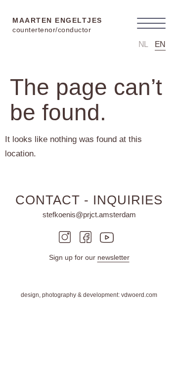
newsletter (113, 257)
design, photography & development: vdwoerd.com (89, 294)
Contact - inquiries (89, 200)
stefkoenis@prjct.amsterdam (89, 214)
